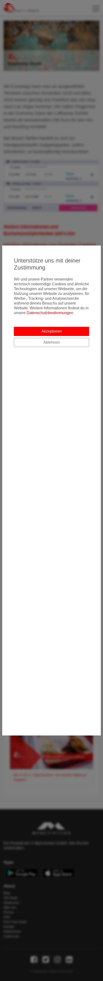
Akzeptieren (51, 331)
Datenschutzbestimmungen (50, 313)
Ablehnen (51, 342)
